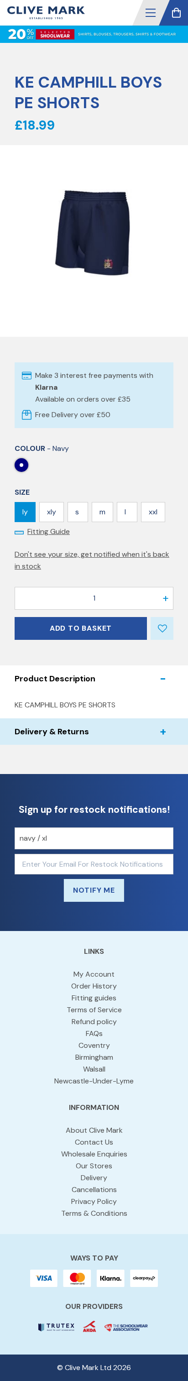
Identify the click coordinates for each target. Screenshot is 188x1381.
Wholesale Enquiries (94, 1154)
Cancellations (94, 1189)
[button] (151, 13)
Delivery (94, 1177)
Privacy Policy (94, 1201)
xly (51, 512)
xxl (153, 512)
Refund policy (94, 1021)
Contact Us (94, 1142)
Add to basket (81, 628)
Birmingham (94, 1057)
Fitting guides (94, 998)
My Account (94, 974)
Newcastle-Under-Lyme (94, 1081)
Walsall (94, 1069)
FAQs (94, 1033)
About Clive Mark (94, 1130)
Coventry (94, 1045)
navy (21, 465)
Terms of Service (94, 1010)
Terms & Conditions (94, 1213)
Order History (94, 986)
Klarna (46, 387)
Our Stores (94, 1166)
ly (25, 512)
